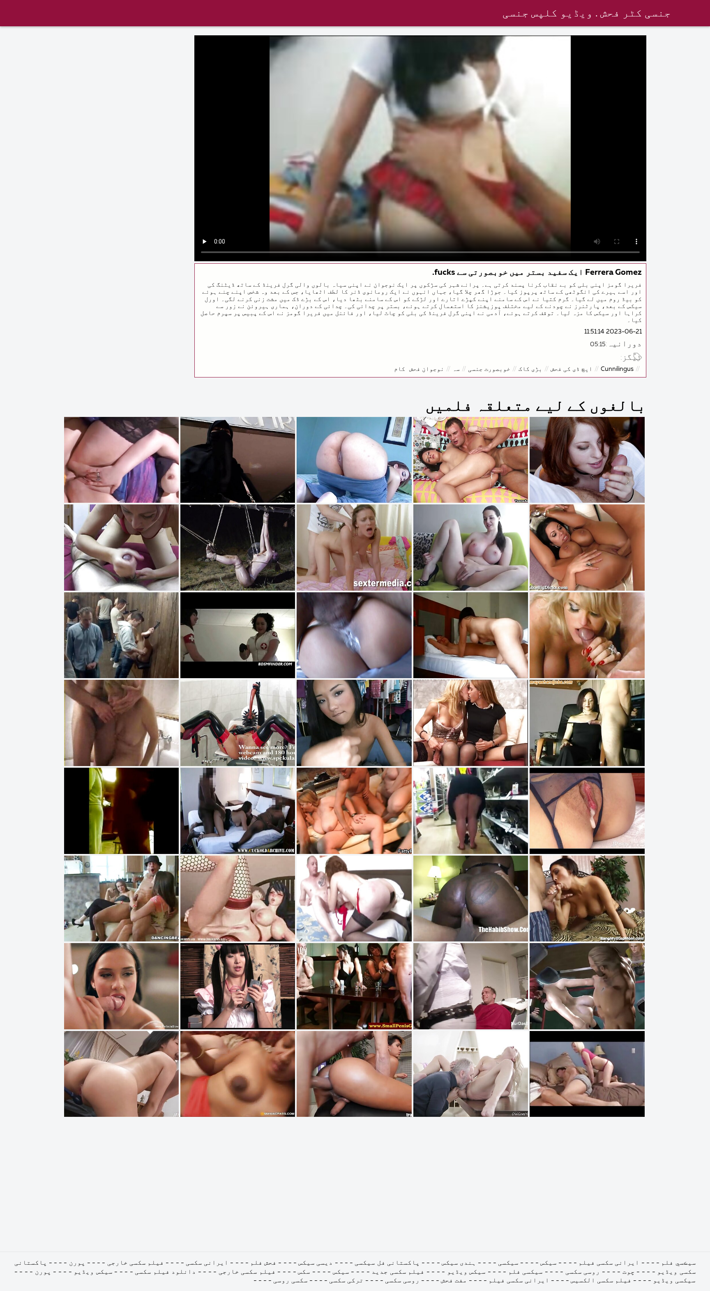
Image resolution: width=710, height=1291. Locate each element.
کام (399, 369)
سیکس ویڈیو (466, 1272)
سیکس (548, 1263)
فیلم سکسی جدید (397, 1272)
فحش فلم (263, 1263)
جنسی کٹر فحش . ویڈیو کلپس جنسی (587, 13)
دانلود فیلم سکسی (165, 1272)
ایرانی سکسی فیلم (609, 1263)
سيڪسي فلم (678, 1263)
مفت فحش (454, 1280)
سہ (456, 369)
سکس (304, 1272)
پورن (77, 1263)
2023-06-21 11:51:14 (613, 332)
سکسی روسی (290, 1280)
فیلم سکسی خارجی (135, 1263)
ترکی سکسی (346, 1280)
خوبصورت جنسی (489, 369)
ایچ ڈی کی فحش (571, 369)
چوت (628, 1272)
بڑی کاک (530, 369)
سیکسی (508, 1263)
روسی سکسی (582, 1272)
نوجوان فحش (426, 369)
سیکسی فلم (525, 1272)
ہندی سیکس (459, 1263)
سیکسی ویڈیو (674, 1280)
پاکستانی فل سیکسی (386, 1263)
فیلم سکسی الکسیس (601, 1280)
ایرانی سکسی (207, 1263)
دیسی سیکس (315, 1263)
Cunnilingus (617, 369)
